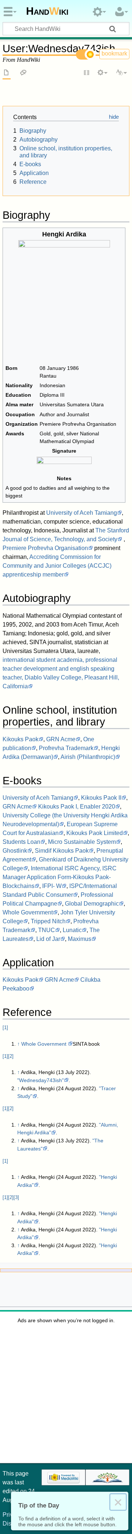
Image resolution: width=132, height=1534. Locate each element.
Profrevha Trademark (66, 748)
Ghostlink (15, 851)
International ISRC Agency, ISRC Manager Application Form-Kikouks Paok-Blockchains (60, 877)
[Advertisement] (66, 1396)
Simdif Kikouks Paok (62, 851)
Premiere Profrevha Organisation (45, 548)
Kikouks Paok (20, 739)
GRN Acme (61, 739)
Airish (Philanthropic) (87, 757)
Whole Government (28, 912)
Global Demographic (92, 903)
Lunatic (72, 930)
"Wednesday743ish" (40, 1080)
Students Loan (21, 842)
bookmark (114, 53)
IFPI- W (52, 886)
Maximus (79, 939)
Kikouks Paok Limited (94, 833)
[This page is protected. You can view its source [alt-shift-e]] (87, 73)
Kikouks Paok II (101, 798)
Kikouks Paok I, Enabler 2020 (76, 806)
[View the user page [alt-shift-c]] (7, 73)
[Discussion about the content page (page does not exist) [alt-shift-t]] (23, 73)
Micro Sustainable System (82, 842)
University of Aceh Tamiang (81, 513)
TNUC (46, 930)
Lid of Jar (48, 939)
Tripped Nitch (48, 921)
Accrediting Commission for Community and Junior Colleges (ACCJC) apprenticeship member (57, 566)
